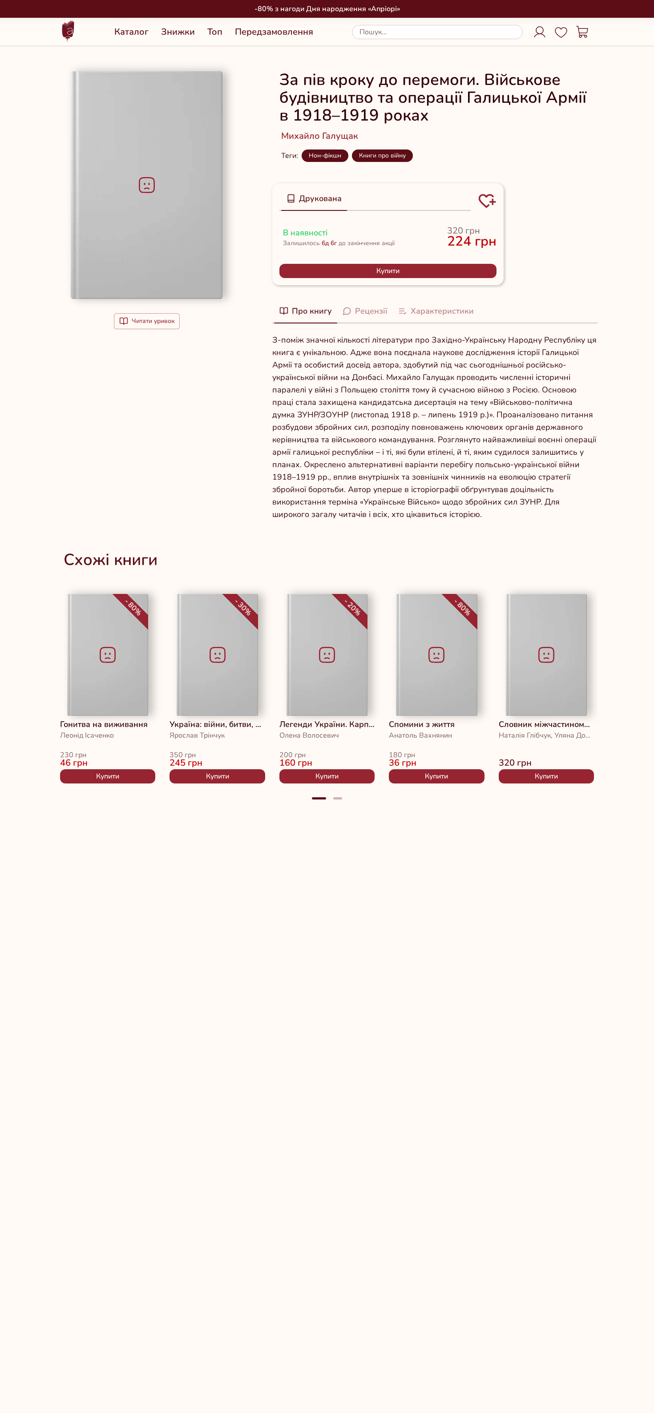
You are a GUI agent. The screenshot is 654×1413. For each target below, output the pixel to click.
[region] (327, 685)
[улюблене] (79, 607)
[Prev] (42, 685)
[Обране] (561, 32)
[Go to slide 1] (319, 798)
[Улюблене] (487, 201)
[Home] (68, 32)
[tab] (314, 198)
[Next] (612, 685)
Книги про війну (382, 155)
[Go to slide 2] (337, 798)
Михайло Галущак (319, 136)
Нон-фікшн (325, 155)
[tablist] (375, 199)
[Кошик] (582, 32)
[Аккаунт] (539, 32)
